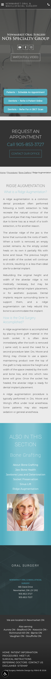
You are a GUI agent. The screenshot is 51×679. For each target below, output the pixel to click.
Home (3, 173)
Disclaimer (9, 665)
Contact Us (35, 662)
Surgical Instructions (16, 659)
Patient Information (24, 652)
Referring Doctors (14, 662)
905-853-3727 (25, 594)
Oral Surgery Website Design (18, 670)
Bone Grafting (25, 173)
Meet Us (24, 655)
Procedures (12, 173)
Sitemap (22, 665)
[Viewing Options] (5, 673)
